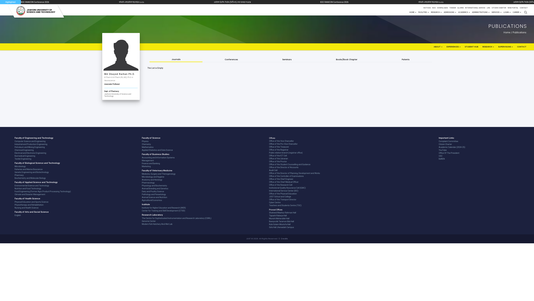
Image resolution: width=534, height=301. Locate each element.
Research (435, 12)
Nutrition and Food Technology (28, 188)
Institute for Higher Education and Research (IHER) (164, 208)
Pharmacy (19, 175)
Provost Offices (275, 210)
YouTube (443, 150)
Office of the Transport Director (282, 199)
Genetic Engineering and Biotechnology (32, 172)
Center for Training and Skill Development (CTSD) (163, 211)
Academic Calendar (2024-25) (452, 147)
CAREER (516, 12)
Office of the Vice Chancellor (281, 141)
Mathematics (148, 147)
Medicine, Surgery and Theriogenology (158, 174)
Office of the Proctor (278, 161)
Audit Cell (273, 170)
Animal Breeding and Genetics (155, 188)
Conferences (231, 59)
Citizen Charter (499, 8)
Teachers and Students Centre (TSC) (285, 205)
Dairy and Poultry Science (153, 191)
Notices (427, 8)
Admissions (449, 12)
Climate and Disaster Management (30, 194)
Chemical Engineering (24, 150)
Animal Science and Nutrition (154, 197)
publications (519, 32)
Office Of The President (449, 153)
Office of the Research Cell (280, 185)
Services (496, 12)
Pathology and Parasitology (154, 194)
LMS (488, 8)
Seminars (287, 59)
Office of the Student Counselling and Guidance (289, 164)
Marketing (146, 166)
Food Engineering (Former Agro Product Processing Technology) (43, 191)
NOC (434, 8)
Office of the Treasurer (279, 147)
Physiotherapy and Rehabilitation (29, 205)
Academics (463, 12)
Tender (452, 8)
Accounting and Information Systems (158, 157)
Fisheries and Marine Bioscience (29, 169)
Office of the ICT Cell (278, 156)
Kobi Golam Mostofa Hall (280, 224)
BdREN (442, 159)
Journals (176, 59)
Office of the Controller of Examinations (286, 176)
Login (506, 12)
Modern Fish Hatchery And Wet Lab (157, 224)
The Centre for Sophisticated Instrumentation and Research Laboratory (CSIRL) (176, 218)
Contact (524, 8)
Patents (406, 59)
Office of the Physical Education (283, 194)
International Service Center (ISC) (283, 191)
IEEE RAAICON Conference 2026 (35, 2)
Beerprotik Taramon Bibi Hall (281, 221)
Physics (145, 141)
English (18, 215)
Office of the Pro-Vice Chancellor (283, 144)
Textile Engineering (23, 159)
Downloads (442, 8)
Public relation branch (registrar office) (286, 153)
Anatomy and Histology (152, 180)
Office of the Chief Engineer (281, 179)
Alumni (460, 8)
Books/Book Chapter (346, 59)
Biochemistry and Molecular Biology (30, 178)
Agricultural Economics (152, 200)
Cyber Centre (275, 202)
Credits (284, 238)
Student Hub (471, 47)
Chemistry (146, 144)
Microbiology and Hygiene (153, 177)
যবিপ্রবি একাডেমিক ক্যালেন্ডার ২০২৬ (131, 2)
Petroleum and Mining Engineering (30, 147)
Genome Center (149, 221)
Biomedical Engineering (25, 156)
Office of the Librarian (278, 158)
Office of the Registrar (278, 150)
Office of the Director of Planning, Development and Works (294, 173)
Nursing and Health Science (27, 208)
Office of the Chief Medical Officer (284, 182)
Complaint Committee (448, 141)
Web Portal (513, 8)
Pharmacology (148, 183)
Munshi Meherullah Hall (279, 218)
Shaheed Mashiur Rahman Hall (282, 213)
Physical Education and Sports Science (31, 202)
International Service (475, 8)
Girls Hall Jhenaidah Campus (281, 227)
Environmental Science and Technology (32, 186)
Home (412, 12)
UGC (440, 156)
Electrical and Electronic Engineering (30, 153)
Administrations (480, 12)
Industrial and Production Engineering (31, 144)
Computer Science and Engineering (30, 141)
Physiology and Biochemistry (154, 186)
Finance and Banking (151, 163)
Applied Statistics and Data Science (157, 150)
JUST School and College (280, 197)
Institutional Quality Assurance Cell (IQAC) (287, 188)
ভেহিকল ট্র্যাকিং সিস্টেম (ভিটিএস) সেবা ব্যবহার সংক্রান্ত (232, 2)
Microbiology (20, 166)
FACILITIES (422, 12)
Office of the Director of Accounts (283, 167)
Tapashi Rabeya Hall (278, 215)
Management (148, 160)
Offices (272, 138)
